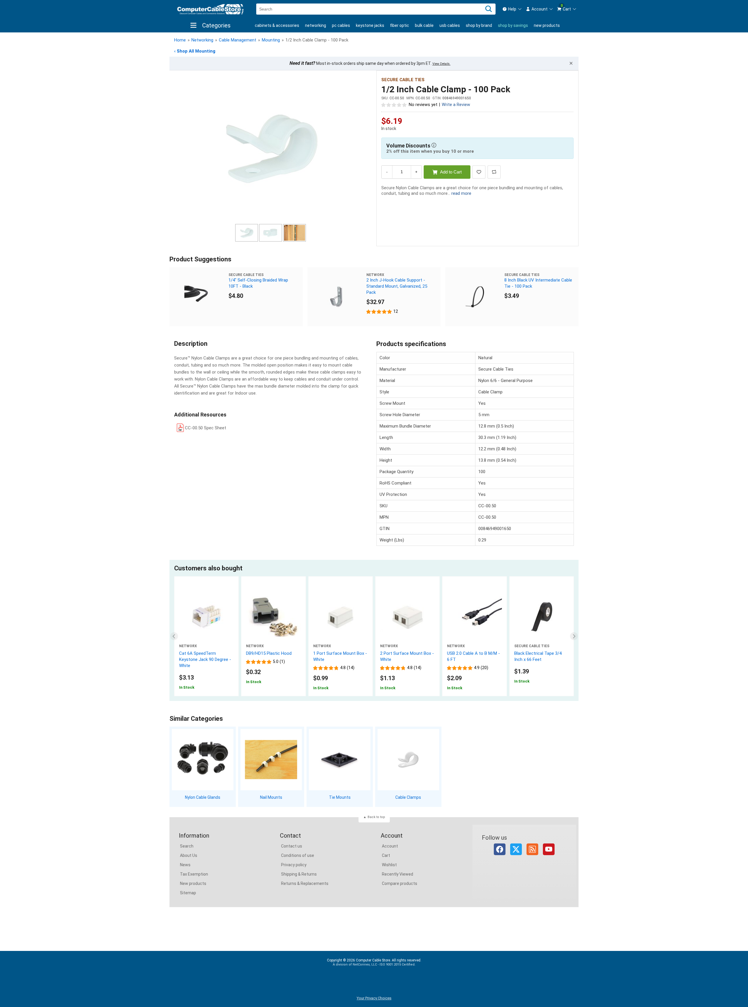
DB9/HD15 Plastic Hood (269, 653)
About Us (188, 855)
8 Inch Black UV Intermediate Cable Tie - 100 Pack (538, 283)
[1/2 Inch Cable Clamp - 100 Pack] (271, 148)
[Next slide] (574, 636)
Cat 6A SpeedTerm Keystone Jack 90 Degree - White (205, 659)
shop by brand (479, 25)
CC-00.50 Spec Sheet (205, 427)
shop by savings (513, 25)
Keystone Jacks (370, 25)
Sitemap (188, 892)
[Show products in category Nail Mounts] (271, 760)
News (185, 864)
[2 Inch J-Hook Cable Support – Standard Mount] (337, 297)
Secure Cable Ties (403, 79)
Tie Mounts (340, 797)
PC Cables (341, 25)
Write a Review (456, 104)
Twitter (516, 849)
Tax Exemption (194, 874)
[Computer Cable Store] (210, 9)
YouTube (549, 849)
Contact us (291, 846)
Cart (386, 855)
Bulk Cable (424, 25)
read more (461, 193)
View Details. (441, 64)
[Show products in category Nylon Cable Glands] (202, 760)
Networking (315, 25)
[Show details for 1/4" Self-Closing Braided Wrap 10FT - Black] (199, 297)
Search (186, 846)
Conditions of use (297, 855)
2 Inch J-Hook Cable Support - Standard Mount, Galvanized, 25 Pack (396, 286)
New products (547, 25)
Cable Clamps (408, 797)
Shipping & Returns (299, 874)
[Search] (488, 9)
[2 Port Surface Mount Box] (407, 616)
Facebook (499, 849)
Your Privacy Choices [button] (374, 998)
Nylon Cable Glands (202, 797)
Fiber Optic (399, 25)
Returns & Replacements (304, 883)
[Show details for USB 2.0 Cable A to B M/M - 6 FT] (474, 616)
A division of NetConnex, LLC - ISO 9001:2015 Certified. (374, 964)
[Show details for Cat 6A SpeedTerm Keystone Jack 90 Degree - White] (206, 616)
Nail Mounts (271, 797)
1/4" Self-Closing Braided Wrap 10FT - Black (258, 283)
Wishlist (389, 864)
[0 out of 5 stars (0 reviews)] (394, 104)
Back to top (376, 817)
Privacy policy (294, 864)
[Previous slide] (174, 636)
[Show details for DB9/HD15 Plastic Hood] (273, 616)
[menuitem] (512, 9)
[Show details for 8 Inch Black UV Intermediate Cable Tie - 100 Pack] (475, 297)
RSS (532, 849)
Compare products (399, 883)
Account (390, 846)
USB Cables (449, 25)
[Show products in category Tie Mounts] (340, 760)
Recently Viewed (397, 874)
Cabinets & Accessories (277, 25)
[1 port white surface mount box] (340, 616)
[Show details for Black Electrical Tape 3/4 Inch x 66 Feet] (541, 616)
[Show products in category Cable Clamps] (408, 760)
